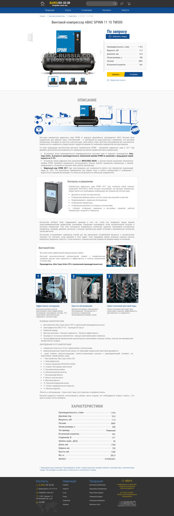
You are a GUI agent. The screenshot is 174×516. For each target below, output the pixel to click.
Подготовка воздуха (96, 493)
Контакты (107, 10)
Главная (65, 485)
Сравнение (66, 500)
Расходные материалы (97, 500)
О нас (64, 493)
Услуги (68, 10)
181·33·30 (60, 3)
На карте (41, 502)
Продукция (49, 10)
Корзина (66, 504)
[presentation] (100, 51)
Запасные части (94, 504)
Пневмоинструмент (96, 497)
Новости (125, 10)
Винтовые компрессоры (97, 485)
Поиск (65, 497)
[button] (53, 81)
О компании (87, 10)
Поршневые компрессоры (98, 489)
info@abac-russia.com (59, 5)
